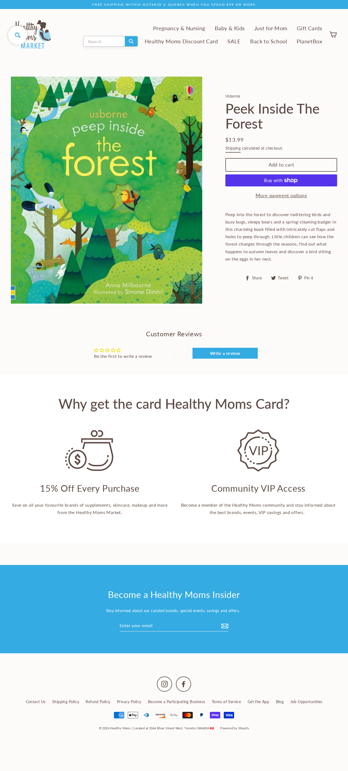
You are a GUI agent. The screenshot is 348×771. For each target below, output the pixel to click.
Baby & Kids (230, 28)
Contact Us (36, 701)
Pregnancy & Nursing (179, 28)
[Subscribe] (224, 625)
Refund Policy (98, 701)
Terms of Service (226, 701)
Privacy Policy (129, 701)
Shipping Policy (65, 701)
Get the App (258, 701)
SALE (234, 41)
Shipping (233, 148)
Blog (280, 701)
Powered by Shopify (234, 728)
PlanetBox (309, 41)
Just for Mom (270, 28)
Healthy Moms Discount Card (181, 41)
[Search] (131, 41)
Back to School (268, 41)
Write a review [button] (225, 353)
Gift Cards (309, 28)
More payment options (281, 195)
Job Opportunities (306, 701)
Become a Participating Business (176, 701)
